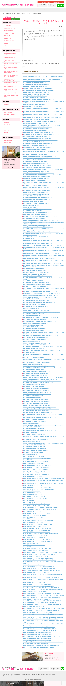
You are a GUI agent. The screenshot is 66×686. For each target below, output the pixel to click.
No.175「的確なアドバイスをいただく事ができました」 (36, 310)
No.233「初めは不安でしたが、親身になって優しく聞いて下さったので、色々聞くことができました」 (43, 188)
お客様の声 (49, 9)
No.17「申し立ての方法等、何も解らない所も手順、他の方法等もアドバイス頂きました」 (43, 614)
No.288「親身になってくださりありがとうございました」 (36, 81)
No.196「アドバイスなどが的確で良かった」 (33, 268)
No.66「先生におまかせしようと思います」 (33, 519)
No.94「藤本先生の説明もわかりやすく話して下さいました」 (37, 465)
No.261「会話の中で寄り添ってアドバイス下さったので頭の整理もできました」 (42, 134)
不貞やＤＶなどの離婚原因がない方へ (11, 68)
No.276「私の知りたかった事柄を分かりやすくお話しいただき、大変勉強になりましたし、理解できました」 (43, 102)
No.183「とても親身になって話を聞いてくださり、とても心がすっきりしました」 (42, 295)
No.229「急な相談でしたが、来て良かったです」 (34, 196)
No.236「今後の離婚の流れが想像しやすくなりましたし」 (36, 180)
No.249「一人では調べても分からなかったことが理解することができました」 (41, 158)
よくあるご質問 (7, 38)
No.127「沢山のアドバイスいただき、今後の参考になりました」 (38, 401)
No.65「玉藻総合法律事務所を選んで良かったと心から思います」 (38, 520)
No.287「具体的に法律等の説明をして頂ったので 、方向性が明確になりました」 (42, 79)
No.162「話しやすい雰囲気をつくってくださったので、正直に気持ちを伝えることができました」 (43, 333)
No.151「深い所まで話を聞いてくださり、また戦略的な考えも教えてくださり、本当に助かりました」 (43, 355)
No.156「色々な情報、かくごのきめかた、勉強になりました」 (38, 345)
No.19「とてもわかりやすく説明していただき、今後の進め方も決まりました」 (41, 610)
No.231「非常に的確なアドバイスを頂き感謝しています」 (36, 192)
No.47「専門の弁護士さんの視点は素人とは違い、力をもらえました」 (39, 554)
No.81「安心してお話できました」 (31, 491)
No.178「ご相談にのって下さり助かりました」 (34, 304)
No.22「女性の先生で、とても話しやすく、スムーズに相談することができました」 (42, 604)
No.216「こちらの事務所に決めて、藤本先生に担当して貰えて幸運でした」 (41, 220)
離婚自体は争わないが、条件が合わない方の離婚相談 (11, 75)
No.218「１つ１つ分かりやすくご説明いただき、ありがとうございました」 (41, 216)
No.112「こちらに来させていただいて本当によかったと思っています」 (40, 430)
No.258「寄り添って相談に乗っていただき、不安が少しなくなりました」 (40, 140)
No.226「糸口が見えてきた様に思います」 (33, 201)
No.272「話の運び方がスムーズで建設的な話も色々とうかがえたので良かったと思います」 (43, 112)
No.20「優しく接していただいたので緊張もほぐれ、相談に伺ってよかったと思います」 (43, 608)
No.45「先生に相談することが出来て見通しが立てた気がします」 (38, 558)
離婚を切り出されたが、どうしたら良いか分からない (11, 79)
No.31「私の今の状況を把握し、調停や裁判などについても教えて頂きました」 (41, 587)
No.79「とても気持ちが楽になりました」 (33, 494)
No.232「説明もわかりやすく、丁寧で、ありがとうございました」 (39, 190)
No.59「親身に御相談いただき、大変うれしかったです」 (36, 532)
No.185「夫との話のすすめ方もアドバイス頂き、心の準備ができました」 (40, 291)
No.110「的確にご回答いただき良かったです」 (34, 434)
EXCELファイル (15, 19)
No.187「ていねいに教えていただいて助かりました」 (35, 286)
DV (4, 127)
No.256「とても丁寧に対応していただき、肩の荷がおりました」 (38, 143)
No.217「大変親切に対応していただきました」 (34, 218)
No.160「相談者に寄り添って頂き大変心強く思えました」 (36, 337)
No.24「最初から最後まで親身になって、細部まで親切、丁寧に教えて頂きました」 (42, 601)
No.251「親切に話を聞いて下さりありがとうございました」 (37, 154)
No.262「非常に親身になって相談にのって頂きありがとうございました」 (40, 132)
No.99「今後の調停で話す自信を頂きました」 (34, 456)
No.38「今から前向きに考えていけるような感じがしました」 (37, 572)
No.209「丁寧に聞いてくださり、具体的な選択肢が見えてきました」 (39, 237)
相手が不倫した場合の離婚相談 (11, 93)
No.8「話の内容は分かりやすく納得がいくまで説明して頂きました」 (39, 634)
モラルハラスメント (8, 130)
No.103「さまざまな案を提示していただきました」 (35, 448)
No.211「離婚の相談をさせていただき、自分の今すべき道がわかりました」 (41, 232)
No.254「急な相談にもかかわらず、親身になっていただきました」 (38, 147)
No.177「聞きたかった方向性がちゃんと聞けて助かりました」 (38, 306)
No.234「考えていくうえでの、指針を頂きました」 (35, 185)
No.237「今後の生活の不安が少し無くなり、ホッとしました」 (37, 178)
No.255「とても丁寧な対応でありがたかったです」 (35, 145)
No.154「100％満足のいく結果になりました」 (34, 348)
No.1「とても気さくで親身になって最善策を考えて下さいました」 (38, 647)
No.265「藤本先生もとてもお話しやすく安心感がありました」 (37, 127)
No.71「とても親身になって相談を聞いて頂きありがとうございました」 (40, 509)
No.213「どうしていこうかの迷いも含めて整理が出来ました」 (38, 227)
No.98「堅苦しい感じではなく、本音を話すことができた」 (37, 458)
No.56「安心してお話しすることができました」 (34, 537)
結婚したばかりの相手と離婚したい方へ (11, 89)
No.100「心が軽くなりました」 (30, 454)
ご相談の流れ (43, 9)
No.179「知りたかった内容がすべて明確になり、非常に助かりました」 (39, 302)
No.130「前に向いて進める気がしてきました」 (34, 395)
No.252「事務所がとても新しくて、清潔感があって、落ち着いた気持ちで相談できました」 (43, 152)
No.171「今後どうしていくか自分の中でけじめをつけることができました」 (41, 317)
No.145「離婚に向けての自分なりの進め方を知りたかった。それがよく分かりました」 (43, 367)
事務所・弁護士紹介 (8, 30)
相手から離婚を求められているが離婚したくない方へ (11, 72)
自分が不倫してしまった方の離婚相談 (11, 96)
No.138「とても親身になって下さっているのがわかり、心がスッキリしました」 (42, 381)
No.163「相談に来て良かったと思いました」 (33, 330)
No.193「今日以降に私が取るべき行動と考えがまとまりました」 (38, 274)
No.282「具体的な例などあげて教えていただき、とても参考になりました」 (41, 90)
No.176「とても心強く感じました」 (31, 308)
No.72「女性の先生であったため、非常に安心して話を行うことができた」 (40, 507)
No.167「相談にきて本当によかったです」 (33, 325)
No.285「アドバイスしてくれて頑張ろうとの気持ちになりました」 (39, 84)
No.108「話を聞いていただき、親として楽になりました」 (36, 439)
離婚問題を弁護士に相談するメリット (11, 54)
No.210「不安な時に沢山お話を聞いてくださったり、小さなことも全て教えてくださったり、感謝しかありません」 (43, 234)
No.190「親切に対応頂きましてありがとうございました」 (36, 280)
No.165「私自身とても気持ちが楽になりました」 (34, 328)
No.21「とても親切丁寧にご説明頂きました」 (34, 606)
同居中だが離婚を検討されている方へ (11, 60)
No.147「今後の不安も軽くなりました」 (32, 364)
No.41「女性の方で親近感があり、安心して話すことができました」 (39, 566)
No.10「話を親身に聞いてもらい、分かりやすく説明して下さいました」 (40, 630)
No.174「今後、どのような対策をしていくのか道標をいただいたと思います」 (41, 312)
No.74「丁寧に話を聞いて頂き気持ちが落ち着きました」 (36, 504)
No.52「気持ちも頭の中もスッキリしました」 (34, 545)
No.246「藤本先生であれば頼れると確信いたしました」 (36, 163)
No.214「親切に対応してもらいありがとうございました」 (36, 225)
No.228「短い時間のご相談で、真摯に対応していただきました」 (38, 197)
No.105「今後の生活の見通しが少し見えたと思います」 (36, 445)
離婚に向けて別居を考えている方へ (11, 64)
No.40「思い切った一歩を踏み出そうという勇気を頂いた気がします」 (39, 568)
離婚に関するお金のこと (9, 112)
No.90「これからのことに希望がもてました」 (34, 473)
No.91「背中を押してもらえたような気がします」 (35, 471)
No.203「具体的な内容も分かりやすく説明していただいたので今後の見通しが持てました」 (43, 251)
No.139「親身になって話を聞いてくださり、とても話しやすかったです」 (40, 379)
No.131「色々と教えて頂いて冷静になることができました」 (37, 394)
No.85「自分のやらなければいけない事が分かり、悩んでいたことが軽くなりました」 (43, 483)
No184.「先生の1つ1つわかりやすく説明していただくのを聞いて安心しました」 (42, 293)
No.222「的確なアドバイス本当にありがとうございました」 (37, 209)
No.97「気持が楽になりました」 (31, 459)
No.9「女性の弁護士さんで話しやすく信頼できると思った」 (37, 632)
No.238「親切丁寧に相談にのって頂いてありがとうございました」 (39, 176)
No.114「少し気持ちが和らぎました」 (32, 427)
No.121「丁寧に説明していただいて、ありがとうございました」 (38, 412)
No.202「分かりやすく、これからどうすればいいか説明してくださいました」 (41, 253)
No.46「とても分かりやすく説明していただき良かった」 (36, 556)
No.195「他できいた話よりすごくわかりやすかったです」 (36, 270)
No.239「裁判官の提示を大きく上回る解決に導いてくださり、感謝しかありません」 (43, 174)
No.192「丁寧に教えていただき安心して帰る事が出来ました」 (37, 276)
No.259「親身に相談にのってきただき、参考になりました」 (37, 138)
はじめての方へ (10, 9)
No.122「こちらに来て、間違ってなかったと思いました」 (36, 410)
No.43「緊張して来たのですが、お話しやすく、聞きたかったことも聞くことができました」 (43, 562)
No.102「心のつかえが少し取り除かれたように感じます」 (36, 450)
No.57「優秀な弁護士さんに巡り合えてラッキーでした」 (36, 535)
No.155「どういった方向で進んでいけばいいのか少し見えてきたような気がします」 (43, 346)
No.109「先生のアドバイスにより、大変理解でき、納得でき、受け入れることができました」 (43, 437)
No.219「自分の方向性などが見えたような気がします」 (36, 214)
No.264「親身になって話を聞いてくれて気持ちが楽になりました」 (39, 128)
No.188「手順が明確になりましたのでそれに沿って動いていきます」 (39, 284)
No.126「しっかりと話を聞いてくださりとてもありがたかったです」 (39, 403)
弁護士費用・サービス (9, 33)
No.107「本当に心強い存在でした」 (31, 441)
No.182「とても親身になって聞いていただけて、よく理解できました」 (39, 297)
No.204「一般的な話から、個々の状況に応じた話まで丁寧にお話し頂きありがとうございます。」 (43, 248)
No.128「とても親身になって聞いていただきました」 (35, 399)
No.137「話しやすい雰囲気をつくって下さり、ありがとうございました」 (40, 382)
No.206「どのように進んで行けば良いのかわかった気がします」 (38, 243)
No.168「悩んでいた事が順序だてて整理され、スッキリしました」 (39, 323)
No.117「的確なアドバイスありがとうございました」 (35, 421)
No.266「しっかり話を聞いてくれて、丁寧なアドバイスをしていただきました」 (42, 125)
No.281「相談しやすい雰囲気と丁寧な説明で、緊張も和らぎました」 (39, 92)
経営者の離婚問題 (8, 140)
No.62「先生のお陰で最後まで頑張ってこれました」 (35, 526)
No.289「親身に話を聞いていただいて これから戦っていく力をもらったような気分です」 (43, 76)
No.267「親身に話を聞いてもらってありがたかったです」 (36, 123)
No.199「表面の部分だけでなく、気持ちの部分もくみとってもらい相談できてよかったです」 (43, 261)
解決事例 (6, 43)
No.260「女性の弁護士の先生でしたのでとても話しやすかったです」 (39, 136)
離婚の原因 (6, 122)
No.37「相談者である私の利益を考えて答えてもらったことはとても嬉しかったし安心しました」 (43, 575)
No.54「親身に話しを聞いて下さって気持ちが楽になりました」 (38, 541)
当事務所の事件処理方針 (9, 57)
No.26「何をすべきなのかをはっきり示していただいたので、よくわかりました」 (42, 597)
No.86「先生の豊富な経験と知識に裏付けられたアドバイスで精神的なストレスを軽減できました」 (43, 481)
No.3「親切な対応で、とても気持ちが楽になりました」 (36, 643)
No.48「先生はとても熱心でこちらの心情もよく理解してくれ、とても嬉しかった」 (42, 552)
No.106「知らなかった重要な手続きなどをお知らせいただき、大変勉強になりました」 (43, 443)
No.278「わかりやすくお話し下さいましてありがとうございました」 (39, 97)
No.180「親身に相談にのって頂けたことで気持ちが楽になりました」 (39, 300)
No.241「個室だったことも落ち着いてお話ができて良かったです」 (39, 171)
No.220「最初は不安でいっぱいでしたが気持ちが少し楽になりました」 (40, 212)
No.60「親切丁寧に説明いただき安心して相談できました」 (37, 530)
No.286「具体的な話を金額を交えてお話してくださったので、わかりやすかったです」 (43, 82)
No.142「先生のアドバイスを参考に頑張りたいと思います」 (37, 373)
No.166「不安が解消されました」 (31, 327)
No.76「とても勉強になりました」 (31, 500)
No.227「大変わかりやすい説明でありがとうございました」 (37, 199)
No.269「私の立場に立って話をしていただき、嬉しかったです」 (38, 119)
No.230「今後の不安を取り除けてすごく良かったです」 (36, 194)
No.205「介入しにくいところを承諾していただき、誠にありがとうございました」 (42, 245)
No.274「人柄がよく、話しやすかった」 (32, 106)
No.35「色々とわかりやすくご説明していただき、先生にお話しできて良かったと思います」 (43, 580)
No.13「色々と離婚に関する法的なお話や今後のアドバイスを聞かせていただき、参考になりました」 (43, 624)
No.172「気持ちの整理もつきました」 (32, 315)
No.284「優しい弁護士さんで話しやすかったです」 (35, 86)
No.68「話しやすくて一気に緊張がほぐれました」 (35, 515)
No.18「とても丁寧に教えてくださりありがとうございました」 (38, 612)
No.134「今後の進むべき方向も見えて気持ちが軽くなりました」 (38, 388)
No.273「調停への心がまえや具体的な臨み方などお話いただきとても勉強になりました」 (43, 109)
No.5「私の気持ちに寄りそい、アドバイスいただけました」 (37, 640)
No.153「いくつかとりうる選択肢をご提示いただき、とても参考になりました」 (42, 350)
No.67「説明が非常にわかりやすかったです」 (34, 517)
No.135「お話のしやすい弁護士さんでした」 (33, 386)
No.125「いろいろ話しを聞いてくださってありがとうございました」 (39, 405)
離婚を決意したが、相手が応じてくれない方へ (11, 83)
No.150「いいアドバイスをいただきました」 (33, 357)
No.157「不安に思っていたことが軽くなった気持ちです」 (36, 343)
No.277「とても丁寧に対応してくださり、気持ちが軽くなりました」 (39, 99)
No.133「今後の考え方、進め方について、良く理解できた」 (37, 390)
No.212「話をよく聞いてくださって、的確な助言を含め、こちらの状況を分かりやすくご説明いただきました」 (43, 229)
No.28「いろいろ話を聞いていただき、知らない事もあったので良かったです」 (41, 593)
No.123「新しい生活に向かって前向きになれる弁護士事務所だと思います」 (41, 409)
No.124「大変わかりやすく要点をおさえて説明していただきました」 (39, 407)
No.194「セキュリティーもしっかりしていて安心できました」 (37, 272)
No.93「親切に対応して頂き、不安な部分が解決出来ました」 (37, 467)
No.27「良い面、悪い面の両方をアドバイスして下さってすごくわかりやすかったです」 (43, 595)
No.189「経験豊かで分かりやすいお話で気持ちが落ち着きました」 (39, 282)
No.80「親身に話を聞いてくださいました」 (33, 492)
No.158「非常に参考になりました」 (31, 341)
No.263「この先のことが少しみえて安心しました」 (35, 130)
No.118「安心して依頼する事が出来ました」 (33, 419)
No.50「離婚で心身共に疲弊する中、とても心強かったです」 (37, 548)
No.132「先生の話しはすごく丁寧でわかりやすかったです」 (37, 392)
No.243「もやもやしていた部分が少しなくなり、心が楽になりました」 (40, 167)
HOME (4, 9)
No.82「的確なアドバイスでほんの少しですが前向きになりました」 (39, 489)
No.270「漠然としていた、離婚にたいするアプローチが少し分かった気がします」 (42, 117)
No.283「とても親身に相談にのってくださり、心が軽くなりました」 (39, 88)
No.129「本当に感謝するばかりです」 (32, 397)
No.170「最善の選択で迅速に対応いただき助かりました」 (36, 319)
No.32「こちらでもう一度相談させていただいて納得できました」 (38, 586)
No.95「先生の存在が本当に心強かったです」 (34, 463)
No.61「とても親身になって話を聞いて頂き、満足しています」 (38, 528)
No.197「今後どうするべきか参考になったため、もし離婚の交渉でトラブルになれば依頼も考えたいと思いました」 (43, 266)
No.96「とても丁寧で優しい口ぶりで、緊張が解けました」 (37, 461)
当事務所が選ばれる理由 (20, 9)
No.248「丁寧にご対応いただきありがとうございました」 (36, 160)
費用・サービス (35, 9)
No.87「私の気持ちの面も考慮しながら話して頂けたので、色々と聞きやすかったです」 (43, 478)
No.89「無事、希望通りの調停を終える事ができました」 (36, 474)
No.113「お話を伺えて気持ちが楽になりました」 (34, 428)
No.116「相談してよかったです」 (31, 423)
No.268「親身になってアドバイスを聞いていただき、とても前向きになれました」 (42, 121)
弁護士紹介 (28, 9)
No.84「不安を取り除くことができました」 (33, 485)
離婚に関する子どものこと (10, 114)
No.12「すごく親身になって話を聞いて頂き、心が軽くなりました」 (39, 627)
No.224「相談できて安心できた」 (31, 205)
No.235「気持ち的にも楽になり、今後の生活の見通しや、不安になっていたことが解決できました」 (43, 183)
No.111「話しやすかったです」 (30, 432)
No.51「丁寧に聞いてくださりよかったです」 (34, 547)
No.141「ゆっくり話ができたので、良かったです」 (35, 375)
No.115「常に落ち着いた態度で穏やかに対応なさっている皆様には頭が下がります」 (43, 425)
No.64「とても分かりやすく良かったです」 (33, 522)
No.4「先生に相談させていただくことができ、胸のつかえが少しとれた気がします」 (43, 642)
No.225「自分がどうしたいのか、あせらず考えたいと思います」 (38, 203)
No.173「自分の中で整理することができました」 (34, 313)
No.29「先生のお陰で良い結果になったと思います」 (35, 591)
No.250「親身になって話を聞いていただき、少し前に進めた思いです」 (40, 156)
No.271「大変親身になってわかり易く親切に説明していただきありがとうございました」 (43, 115)
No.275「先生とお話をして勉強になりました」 (34, 104)
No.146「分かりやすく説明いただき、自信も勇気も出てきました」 (39, 366)
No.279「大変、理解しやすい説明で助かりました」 (35, 96)
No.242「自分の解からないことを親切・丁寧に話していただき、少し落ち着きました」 (43, 169)
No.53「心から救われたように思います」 (33, 543)
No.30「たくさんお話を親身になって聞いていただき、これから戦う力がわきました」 (43, 589)
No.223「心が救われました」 (30, 207)
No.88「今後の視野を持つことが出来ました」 (34, 476)
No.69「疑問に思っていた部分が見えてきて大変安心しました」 (38, 513)
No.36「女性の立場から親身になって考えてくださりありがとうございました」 (41, 577)
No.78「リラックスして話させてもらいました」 (34, 496)
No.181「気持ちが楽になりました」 (31, 299)
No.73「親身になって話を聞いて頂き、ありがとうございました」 (38, 505)
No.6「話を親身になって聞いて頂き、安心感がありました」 (37, 638)
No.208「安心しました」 (29, 238)
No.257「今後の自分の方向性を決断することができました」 (37, 142)
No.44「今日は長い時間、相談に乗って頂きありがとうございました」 (39, 560)
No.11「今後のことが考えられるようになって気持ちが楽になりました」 (40, 628)
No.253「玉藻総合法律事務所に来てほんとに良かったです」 (37, 149)
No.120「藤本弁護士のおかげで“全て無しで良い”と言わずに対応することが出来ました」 (43, 415)
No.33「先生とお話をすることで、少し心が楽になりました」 (37, 584)
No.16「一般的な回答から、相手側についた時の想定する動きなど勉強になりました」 (43, 617)
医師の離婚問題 (7, 143)
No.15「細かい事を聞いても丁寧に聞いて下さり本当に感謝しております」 (40, 619)
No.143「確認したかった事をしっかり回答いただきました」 (37, 371)
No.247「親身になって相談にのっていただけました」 (35, 161)
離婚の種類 (6, 104)
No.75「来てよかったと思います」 (31, 502)
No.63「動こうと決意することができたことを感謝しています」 (38, 524)
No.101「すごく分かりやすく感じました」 (33, 452)
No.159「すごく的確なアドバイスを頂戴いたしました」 (36, 339)
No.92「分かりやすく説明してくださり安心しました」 (36, 469)
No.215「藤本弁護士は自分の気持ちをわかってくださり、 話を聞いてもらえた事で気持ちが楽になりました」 (43, 222)
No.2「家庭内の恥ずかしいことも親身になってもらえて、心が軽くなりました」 (41, 645)
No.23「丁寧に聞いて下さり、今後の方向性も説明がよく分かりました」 (40, 602)
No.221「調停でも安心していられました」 (33, 210)
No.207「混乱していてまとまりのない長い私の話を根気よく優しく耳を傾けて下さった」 (43, 241)
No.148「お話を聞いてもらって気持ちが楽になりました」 (36, 362)
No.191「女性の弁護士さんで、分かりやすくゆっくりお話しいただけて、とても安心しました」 (43, 278)
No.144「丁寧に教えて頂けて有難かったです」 (34, 369)
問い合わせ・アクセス (58, 9)
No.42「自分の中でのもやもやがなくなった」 (34, 565)
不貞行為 (6, 132)
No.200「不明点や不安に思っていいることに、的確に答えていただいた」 (40, 258)
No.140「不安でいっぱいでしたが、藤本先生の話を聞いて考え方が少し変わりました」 (43, 377)
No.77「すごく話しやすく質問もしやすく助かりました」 (36, 498)
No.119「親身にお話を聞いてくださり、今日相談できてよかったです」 (40, 417)
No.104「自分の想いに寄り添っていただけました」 (35, 446)
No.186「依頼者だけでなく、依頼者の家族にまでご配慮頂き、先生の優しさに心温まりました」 (43, 289)
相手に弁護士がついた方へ (10, 86)
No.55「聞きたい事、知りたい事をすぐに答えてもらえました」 (38, 539)
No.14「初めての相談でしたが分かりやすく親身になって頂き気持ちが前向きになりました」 (43, 621)
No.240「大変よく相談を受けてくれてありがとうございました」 (38, 173)
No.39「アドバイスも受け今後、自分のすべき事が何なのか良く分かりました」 (41, 570)
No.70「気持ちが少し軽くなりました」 (32, 511)
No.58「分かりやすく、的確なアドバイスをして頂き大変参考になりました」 (41, 533)
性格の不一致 (7, 125)
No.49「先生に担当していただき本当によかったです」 (36, 550)
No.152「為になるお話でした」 (30, 352)
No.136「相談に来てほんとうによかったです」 (34, 384)
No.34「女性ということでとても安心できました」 (35, 582)
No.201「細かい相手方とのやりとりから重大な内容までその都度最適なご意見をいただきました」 (43, 256)
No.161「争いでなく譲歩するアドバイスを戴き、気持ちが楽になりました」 (41, 335)
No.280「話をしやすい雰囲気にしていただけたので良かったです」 (39, 94)
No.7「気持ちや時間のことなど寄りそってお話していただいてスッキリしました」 (42, 636)
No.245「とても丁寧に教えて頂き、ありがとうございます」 (37, 165)
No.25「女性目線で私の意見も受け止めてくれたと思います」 (37, 599)
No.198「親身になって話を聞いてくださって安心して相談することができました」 (42, 263)
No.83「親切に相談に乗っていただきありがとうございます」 (37, 487)
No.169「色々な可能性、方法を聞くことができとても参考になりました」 (40, 321)
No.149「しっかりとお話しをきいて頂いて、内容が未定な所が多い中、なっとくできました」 (43, 360)
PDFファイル (6, 19)
